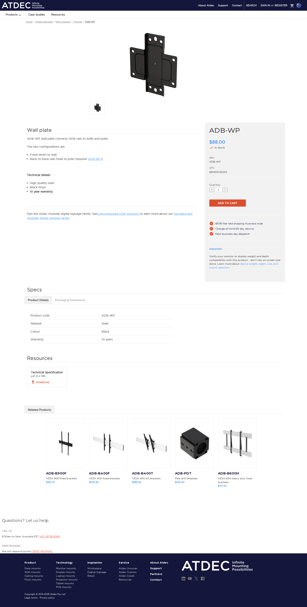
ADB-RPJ (95, 158)
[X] (196, 578)
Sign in (265, 5)
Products (12, 14)
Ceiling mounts (34, 575)
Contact (237, 5)
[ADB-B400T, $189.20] (152, 443)
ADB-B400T (142, 473)
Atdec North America (284, 20)
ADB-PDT (183, 473)
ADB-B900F (56, 473)
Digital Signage (96, 572)
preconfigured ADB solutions (118, 213)
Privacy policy (47, 597)
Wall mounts (32, 572)
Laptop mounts (65, 575)
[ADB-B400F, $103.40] (109, 443)
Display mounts (65, 572)
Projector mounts (67, 579)
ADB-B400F (99, 473)
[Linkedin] (183, 578)
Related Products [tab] (39, 409)
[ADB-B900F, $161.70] (66, 443)
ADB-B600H (228, 473)
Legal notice (31, 597)
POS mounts (63, 587)
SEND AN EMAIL (42, 551)
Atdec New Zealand (283, 15)
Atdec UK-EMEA (282, 24)
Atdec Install (126, 575)
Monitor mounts (66, 568)
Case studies (36, 14)
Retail (91, 575)
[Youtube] (190, 578)
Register (281, 5)
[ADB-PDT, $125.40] (195, 443)
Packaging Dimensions (70, 300)
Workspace (94, 568)
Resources (58, 14)
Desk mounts (33, 568)
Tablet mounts (65, 583)
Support (223, 5)
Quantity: (215, 184)
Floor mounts (33, 579)
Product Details (38, 300)
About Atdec (206, 5)
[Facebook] (202, 578)
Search (251, 5)
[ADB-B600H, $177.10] (238, 443)
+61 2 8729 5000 (49, 536)
